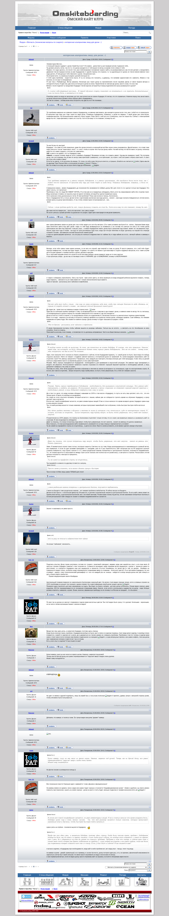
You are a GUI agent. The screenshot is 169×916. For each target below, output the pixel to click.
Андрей (31, 141)
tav (31, 108)
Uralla (31, 597)
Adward (31, 59)
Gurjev (31, 339)
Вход (54, 32)
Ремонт (103, 875)
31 (112, 244)
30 (113, 220)
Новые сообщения (58, 38)
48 (114, 750)
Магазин (84, 875)
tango (31, 810)
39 (113, 531)
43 (114, 650)
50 (114, 810)
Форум (98, 28)
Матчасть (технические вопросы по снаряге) (45, 42)
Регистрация (44, 32)
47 (114, 729)
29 (112, 173)
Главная (32, 28)
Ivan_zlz (31, 560)
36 (113, 433)
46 (114, 713)
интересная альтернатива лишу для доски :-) (83, 42)
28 (112, 141)
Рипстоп (31, 650)
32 (113, 273)
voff (31, 220)
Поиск (138, 38)
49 (114, 779)
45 (114, 691)
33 (113, 296)
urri (31, 691)
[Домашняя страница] (69, 105)
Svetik (31, 244)
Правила (84, 38)
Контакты (141, 875)
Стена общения (65, 28)
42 (113, 626)
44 (114, 670)
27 (112, 108)
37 (113, 479)
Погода (131, 28)
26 (112, 59)
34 (113, 339)
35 (113, 378)
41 (113, 597)
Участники (111, 38)
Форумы (31, 38)
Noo (31, 626)
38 (113, 504)
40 (114, 560)
